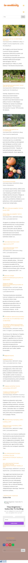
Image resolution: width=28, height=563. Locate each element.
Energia (5, 289)
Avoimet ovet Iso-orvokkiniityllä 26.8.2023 (12, 39)
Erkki (10, 41)
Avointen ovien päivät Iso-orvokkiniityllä (11, 130)
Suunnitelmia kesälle (9, 181)
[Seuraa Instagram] (7, 545)
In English (9, 330)
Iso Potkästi (10, 538)
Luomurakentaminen (12, 219)
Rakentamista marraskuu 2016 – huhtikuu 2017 (12, 426)
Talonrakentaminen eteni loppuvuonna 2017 (10, 248)
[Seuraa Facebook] (4, 545)
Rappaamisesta (8, 359)
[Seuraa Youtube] (10, 545)
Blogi (21, 41)
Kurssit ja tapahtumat (13, 43)
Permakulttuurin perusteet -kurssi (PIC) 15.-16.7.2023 (13, 86)
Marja (10, 183)
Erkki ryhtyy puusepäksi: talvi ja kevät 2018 (12, 214)
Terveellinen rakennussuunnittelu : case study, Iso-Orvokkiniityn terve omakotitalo (13, 326)
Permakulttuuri (7, 45)
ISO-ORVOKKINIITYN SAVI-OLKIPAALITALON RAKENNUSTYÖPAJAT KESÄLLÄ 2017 (13, 465)
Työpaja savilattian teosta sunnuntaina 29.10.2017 (11, 392)
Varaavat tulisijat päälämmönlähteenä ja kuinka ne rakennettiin (13, 285)
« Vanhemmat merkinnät (10, 495)
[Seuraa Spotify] (13, 545)
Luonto (22, 43)
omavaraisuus (10, 185)
